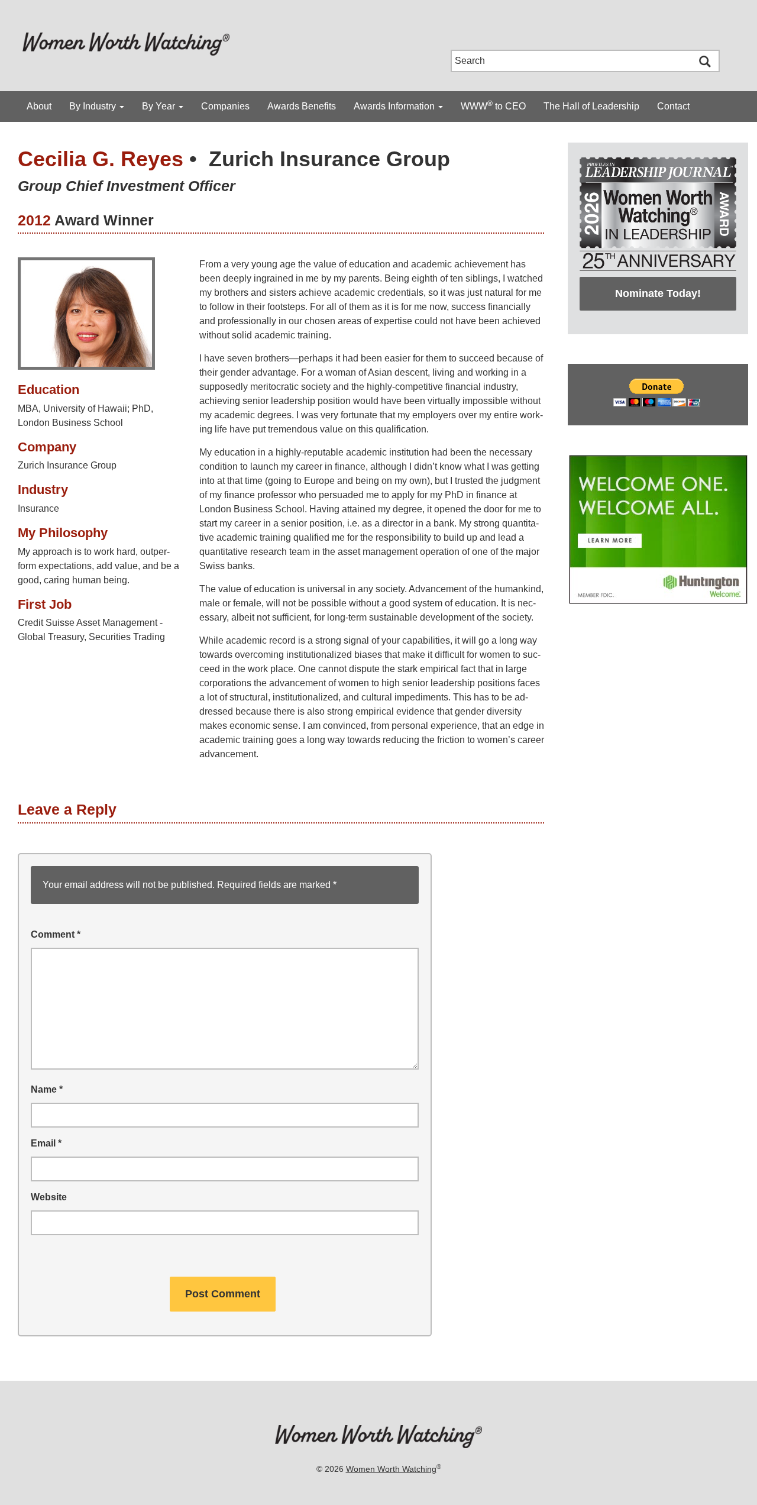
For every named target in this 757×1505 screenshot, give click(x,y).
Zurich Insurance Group (329, 159)
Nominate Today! (658, 293)
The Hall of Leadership (591, 106)
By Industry (93, 106)
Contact (673, 106)
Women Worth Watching (391, 1469)
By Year (159, 106)
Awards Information (395, 106)
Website (49, 1197)
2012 (34, 220)
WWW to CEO (493, 105)
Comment (55, 934)
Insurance (38, 508)
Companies (225, 106)
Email (46, 1143)
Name (47, 1089)
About (39, 106)
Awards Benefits (301, 106)
